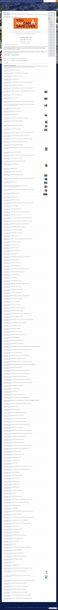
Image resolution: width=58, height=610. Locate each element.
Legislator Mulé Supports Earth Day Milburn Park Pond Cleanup (13, 280)
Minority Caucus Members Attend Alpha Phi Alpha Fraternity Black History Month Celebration (17, 370)
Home (6, 607)
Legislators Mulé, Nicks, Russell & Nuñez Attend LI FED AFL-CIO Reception (14, 307)
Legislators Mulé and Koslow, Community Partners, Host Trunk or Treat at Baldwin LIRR (16, 520)
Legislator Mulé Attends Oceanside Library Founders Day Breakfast (13, 331)
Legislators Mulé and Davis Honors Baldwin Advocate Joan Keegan (13, 298)
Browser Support (14, 607)
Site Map (40, 607)
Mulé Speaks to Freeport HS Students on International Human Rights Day (14, 454)
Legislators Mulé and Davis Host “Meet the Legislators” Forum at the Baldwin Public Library (17, 397)
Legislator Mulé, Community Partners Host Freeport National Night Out (14, 144)
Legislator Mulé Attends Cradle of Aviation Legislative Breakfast (13, 292)
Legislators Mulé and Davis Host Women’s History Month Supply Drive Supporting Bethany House (17, 313)
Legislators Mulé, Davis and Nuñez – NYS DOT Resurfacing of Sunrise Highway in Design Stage (17, 424)
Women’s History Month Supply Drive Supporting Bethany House (13, 367)
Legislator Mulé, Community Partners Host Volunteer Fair (12, 541)
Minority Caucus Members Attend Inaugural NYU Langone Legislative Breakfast (15, 418)
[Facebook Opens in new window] (4, 62)
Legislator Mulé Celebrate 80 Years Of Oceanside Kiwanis (12, 478)
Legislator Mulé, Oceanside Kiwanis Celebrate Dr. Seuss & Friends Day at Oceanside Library (16, 373)
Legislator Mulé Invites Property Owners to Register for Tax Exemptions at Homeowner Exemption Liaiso (18, 189)
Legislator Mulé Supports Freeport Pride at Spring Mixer (11, 259)
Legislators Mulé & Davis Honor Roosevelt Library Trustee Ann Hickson (14, 439)
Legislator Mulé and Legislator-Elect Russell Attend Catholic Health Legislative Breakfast (16, 448)
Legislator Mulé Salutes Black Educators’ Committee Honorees (12, 262)
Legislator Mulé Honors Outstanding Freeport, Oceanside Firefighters (13, 310)
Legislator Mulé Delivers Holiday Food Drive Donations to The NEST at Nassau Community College (17, 445)
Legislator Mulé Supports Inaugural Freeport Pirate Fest (11, 487)
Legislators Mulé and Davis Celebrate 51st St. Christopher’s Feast (13, 94)
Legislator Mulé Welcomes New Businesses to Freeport (11, 244)
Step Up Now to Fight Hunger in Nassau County (10, 463)
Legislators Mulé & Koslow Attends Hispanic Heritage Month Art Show (13, 538)
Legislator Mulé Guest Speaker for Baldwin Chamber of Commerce (13, 171)
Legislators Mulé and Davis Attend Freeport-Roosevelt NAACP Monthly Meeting (15, 358)
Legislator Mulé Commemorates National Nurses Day (11, 247)
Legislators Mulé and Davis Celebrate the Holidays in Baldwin (12, 451)
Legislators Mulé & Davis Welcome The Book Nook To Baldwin (12, 152)
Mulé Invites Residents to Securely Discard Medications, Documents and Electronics (15, 583)
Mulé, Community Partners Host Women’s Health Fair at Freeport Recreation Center (15, 334)
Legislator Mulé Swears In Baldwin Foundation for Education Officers (13, 174)
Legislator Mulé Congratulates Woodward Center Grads (11, 193)
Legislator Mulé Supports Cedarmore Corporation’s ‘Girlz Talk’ (12, 250)
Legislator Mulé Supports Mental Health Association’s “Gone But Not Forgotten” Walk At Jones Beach (18, 499)
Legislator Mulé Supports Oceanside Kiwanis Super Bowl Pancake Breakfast (14, 394)
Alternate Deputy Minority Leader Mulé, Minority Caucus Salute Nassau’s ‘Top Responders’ (16, 268)
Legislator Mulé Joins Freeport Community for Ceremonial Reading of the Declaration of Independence (18, 138)
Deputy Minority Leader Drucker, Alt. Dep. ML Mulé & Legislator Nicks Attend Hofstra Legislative (17, 469)
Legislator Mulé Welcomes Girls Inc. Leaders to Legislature (12, 304)
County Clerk (51, 25)
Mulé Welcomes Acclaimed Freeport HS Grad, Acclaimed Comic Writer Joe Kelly (15, 535)
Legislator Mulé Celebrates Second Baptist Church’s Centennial (12, 514)
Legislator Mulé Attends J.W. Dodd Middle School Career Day (12, 325)
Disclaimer (24, 607)
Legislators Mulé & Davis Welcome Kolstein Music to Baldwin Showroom (14, 271)
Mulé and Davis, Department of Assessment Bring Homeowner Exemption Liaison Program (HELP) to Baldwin (19, 580)
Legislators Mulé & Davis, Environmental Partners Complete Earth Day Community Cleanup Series (17, 256)
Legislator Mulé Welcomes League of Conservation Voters (12, 301)
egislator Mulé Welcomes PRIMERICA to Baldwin (10, 168)
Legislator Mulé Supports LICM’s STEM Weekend (10, 277)
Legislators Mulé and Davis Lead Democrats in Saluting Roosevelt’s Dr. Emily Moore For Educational (18, 361)
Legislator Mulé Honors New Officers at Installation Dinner (12, 472)
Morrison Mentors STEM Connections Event (10, 493)
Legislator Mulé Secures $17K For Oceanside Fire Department (12, 108)
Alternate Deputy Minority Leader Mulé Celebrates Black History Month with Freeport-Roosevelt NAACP (18, 382)
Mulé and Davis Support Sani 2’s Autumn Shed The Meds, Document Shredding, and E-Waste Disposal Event (19, 517)
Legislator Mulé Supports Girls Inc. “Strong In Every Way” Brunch (13, 352)
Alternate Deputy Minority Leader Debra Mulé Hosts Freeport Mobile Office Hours (15, 322)
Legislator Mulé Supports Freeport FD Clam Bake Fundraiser (12, 505)
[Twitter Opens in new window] (5, 62)
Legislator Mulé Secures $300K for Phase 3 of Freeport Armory (12, 111)
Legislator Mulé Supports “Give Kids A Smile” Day (11, 391)
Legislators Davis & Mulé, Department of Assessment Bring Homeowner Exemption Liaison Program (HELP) (19, 104)
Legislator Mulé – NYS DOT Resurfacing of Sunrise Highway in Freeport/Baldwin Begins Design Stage (18, 433)
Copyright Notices (19, 607)
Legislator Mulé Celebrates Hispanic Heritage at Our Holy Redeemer (13, 490)
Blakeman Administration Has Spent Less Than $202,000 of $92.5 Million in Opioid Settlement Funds (18, 598)
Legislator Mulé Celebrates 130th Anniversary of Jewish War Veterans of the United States (16, 355)
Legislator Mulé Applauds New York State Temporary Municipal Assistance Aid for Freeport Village (17, 379)
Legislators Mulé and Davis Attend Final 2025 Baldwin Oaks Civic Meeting (14, 442)
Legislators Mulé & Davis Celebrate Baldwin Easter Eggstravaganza (13, 340)
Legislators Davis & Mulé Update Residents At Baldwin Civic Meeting (13, 316)
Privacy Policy (37, 607)
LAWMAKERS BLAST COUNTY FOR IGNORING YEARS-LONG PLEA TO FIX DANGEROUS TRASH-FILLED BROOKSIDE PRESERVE (22, 346)
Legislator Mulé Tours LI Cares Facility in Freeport (11, 97)
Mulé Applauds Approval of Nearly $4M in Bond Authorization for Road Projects (15, 589)
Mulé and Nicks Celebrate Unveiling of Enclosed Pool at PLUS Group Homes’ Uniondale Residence (17, 547)
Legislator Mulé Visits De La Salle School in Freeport (11, 526)
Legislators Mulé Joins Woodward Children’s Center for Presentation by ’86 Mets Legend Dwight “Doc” (18, 147)
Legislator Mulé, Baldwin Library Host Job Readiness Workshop (13, 286)
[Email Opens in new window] (7, 62)
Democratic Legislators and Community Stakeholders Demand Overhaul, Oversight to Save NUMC (17, 595)
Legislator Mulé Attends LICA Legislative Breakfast (11, 508)
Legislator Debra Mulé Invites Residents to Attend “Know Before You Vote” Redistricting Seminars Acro (18, 511)
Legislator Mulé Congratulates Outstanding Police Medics (12, 337)
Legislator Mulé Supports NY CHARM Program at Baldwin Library (13, 475)
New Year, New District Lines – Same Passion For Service (12, 460)
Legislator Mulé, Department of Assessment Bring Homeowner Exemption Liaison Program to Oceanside (18, 101)
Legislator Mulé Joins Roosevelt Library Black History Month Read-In (13, 385)
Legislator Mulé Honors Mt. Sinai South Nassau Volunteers (12, 274)
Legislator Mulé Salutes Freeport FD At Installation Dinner (12, 265)
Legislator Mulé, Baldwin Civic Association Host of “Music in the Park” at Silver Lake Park (16, 135)
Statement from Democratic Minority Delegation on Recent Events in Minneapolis (15, 412)
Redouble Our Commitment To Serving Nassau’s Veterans (12, 388)
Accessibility (9, 607)
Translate (55, 609)
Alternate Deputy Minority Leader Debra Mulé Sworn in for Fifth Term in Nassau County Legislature (17, 430)
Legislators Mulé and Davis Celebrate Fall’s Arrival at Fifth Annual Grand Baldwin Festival (16, 502)
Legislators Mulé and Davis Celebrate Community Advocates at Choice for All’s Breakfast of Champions (18, 132)
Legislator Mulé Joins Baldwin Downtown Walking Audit (11, 532)
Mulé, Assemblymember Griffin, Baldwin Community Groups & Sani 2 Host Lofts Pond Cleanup (17, 523)
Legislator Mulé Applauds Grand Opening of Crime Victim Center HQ (13, 289)
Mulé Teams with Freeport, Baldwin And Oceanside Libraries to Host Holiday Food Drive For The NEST (18, 466)
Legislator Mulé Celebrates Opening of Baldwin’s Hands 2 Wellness (13, 125)
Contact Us (44, 607)
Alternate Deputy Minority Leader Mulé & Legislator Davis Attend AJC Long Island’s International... (17, 403)
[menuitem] (13, 1)
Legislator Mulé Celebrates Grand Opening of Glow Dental (12, 328)
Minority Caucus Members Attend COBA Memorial (11, 253)
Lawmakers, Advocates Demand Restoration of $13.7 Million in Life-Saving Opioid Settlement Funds (18, 349)
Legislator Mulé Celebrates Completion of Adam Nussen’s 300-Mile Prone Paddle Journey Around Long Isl (19, 178)
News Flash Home (7, 12)
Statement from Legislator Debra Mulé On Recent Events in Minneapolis (14, 415)
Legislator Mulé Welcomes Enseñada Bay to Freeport (11, 406)
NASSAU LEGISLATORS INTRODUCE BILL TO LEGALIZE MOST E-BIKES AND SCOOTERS (16, 283)
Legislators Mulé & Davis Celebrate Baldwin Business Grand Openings (13, 343)
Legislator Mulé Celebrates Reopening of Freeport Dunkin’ (12, 481)
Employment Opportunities (30, 607)
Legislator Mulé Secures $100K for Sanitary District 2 (11, 114)
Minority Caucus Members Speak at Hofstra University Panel (12, 457)
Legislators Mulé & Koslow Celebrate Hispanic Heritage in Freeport (13, 496)
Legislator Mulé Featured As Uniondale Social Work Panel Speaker (13, 529)
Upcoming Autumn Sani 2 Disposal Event (9, 544)
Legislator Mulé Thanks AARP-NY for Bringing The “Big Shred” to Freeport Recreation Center (17, 295)
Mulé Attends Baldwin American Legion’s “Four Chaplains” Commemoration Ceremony (16, 586)
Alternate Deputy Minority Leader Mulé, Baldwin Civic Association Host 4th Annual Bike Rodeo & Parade (18, 319)
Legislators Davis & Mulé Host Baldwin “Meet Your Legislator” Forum (13, 427)
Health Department (52, 24)
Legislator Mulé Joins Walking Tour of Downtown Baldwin (12, 484)
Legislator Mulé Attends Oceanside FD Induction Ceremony (12, 409)
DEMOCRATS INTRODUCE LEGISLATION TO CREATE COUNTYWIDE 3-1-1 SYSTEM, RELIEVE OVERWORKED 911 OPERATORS (21, 400)
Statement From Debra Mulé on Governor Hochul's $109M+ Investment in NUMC (15, 421)
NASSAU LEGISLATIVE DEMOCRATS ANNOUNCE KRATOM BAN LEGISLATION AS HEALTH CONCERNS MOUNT (19, 364)
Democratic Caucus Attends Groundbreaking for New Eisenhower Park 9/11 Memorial (16, 141)
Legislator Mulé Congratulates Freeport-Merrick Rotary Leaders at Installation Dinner (15, 185)
